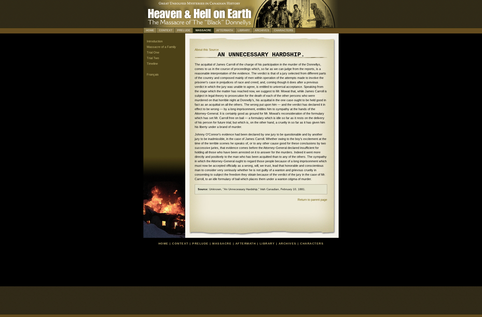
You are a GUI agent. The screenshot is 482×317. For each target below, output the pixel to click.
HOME (150, 30)
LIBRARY (244, 30)
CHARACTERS (283, 30)
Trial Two (153, 58)
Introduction (155, 41)
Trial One (153, 52)
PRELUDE (184, 30)
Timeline (152, 63)
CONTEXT (165, 30)
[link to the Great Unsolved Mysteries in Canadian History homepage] (241, 3)
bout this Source (207, 49)
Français (153, 74)
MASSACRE (203, 30)
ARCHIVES (262, 30)
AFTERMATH (224, 30)
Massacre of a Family (161, 47)
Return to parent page (312, 199)
